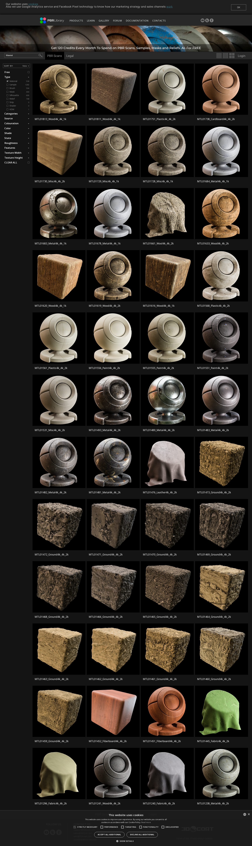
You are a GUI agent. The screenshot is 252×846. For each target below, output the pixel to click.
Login (241, 56)
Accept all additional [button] (109, 834)
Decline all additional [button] (142, 834)
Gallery (104, 20)
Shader (19, 106)
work (169, 6)
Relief (19, 99)
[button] (126, 841)
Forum (117, 20)
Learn (91, 20)
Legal (70, 56)
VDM (19, 109)
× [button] (249, 814)
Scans (54, 56)
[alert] (126, 828)
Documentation (137, 20)
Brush (19, 88)
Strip (19, 102)
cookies (33, 4)
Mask (19, 92)
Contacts (159, 20)
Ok (238, 7)
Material (19, 81)
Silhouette (19, 95)
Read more (146, 822)
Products (76, 20)
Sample (19, 85)
